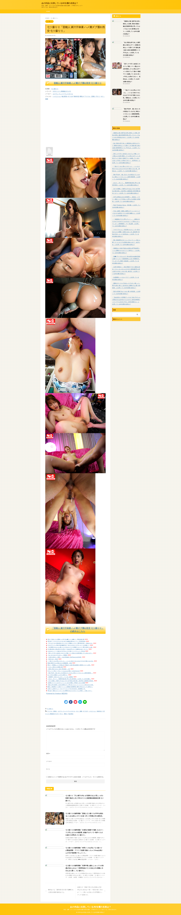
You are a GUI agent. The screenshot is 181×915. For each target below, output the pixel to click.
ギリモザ (70, 96)
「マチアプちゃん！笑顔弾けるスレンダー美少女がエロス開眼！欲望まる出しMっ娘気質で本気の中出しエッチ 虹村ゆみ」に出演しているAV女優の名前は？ (126, 233)
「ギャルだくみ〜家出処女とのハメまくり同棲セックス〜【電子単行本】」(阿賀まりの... (70, 643)
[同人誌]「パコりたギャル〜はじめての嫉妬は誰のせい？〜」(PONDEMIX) (67, 641)
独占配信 (64, 96)
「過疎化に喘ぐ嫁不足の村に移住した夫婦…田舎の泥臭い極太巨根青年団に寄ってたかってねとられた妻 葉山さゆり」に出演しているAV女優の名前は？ (126, 136)
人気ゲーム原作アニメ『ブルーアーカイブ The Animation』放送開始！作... (67, 688)
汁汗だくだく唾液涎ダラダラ (62, 91)
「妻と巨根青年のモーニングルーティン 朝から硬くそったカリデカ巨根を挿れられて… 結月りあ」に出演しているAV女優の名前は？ (126, 242)
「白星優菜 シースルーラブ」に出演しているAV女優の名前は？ (125, 278)
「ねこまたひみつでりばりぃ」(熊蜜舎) (57, 655)
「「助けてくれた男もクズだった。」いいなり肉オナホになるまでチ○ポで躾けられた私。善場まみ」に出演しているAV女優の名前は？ (131, 95)
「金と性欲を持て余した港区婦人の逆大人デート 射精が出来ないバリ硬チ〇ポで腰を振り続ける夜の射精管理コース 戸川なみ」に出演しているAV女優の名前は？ (126, 146)
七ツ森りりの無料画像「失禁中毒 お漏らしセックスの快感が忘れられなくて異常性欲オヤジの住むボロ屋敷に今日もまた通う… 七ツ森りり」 (85, 868)
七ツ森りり (54, 89)
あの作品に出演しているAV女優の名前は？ (59, 3)
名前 (48, 753)
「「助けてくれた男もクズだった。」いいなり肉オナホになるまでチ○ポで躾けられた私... (71, 661)
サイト (48, 769)
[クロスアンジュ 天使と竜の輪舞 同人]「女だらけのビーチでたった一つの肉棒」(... (69, 645)
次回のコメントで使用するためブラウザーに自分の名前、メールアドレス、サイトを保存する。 (76, 777)
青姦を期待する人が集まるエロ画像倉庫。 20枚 (60, 663)
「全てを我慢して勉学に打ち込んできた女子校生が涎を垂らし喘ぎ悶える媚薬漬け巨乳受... (71, 680)
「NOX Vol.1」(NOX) (53, 659)
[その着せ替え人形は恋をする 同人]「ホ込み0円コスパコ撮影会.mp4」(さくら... (68, 649)
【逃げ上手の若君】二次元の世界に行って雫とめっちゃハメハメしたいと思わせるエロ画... (71, 684)
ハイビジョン (57, 96)
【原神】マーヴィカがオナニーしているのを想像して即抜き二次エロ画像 (66, 682)
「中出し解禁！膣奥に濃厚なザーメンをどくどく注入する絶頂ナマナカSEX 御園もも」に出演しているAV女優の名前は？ (126, 213)
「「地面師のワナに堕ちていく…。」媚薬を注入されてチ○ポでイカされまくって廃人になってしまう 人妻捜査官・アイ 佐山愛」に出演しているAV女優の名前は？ (126, 222)
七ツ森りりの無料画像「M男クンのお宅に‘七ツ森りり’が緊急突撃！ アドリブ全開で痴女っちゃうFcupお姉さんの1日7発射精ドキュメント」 (84, 850)
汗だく (98, 96)
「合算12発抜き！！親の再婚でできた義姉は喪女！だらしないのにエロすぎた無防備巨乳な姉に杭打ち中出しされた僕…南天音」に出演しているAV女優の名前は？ (126, 270)
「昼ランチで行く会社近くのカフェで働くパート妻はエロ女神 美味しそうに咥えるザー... (70, 653)
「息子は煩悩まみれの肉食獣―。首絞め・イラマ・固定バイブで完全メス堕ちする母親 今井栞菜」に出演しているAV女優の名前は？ (126, 199)
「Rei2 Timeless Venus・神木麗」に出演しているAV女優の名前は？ (126, 206)
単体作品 (76, 96)
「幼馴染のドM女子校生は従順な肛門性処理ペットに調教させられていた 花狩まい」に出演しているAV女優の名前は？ (126, 250)
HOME (48, 11)
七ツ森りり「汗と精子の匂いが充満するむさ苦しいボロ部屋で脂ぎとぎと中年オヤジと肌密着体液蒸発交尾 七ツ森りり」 (85, 798)
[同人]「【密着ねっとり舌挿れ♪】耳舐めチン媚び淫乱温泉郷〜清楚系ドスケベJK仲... (69, 665)
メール (48, 761)
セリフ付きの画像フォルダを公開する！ (58, 675)
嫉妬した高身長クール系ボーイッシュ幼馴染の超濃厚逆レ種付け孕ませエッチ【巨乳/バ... (70, 686)
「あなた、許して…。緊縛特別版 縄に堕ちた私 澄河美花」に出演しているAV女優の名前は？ (126, 184)
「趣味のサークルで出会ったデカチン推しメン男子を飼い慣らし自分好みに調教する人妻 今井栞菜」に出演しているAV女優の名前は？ (126, 285)
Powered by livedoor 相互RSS (56, 693)
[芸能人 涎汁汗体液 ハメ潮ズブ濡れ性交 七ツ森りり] (49, 156)
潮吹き (82, 96)
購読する (118, 16)
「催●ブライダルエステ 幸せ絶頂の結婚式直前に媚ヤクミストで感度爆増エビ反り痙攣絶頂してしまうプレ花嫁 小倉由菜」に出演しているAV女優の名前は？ (126, 260)
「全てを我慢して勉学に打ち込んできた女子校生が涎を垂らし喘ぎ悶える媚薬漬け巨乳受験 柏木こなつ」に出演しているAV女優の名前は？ (126, 191)
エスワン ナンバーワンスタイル (63, 94)
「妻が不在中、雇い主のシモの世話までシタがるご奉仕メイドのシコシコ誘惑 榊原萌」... (70, 673)
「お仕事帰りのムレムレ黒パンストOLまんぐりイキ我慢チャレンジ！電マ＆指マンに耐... (70, 647)
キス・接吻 (79, 711)
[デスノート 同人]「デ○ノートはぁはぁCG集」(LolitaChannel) (64, 671)
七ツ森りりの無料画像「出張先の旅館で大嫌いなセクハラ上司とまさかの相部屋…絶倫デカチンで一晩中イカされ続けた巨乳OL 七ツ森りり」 (84, 832)
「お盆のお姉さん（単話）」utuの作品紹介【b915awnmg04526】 (65, 657)
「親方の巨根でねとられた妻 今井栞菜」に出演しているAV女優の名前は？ (126, 292)
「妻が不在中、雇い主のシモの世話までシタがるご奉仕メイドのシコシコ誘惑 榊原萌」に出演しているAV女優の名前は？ (131, 114)
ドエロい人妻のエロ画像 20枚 (55, 667)
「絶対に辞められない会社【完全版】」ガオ (59, 669)
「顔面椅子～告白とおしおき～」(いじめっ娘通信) (60, 677)
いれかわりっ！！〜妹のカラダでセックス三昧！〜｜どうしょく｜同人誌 (66, 651)
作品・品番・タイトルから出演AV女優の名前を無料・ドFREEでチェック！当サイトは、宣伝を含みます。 (90, 909)
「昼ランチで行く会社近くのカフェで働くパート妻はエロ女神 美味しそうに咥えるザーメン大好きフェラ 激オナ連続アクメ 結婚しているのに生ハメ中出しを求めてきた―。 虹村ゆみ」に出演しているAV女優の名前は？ (126, 158)
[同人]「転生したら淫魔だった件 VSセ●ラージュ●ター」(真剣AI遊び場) (66, 639)
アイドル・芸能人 (90, 96)
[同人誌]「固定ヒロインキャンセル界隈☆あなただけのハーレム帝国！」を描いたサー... (70, 690)
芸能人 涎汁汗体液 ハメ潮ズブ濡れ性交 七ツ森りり (78, 83)
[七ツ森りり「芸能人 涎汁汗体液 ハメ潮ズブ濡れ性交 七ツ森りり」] (80, 702)
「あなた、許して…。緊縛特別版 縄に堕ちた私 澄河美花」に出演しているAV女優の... (69, 679)
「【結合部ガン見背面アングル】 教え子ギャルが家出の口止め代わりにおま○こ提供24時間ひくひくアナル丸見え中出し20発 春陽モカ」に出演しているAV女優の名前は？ (126, 301)
